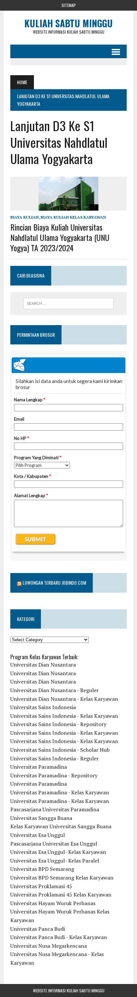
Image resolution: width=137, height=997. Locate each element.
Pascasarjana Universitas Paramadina (54, 809)
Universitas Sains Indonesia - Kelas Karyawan (64, 715)
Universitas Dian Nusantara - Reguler (54, 690)
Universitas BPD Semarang (42, 869)
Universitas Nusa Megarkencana (48, 945)
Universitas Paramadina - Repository (53, 775)
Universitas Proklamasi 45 (41, 886)
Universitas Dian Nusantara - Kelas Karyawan (64, 698)
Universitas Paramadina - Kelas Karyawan (59, 792)
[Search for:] (68, 303)
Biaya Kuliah (24, 217)
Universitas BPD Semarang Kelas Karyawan (61, 877)
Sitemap (69, 5)
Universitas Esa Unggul (37, 835)
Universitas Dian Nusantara (43, 664)
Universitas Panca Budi (37, 928)
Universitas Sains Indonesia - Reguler (54, 758)
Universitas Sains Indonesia (43, 707)
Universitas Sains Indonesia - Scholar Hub (60, 749)
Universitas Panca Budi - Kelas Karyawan (58, 937)
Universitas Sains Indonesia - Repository (58, 724)
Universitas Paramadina (38, 766)
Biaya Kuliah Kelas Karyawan (73, 217)
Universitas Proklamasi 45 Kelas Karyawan (60, 894)
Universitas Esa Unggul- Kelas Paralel (54, 860)
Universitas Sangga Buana (41, 818)
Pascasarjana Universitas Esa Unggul (53, 843)
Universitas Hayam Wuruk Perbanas (52, 903)
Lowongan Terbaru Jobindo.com (54, 582)
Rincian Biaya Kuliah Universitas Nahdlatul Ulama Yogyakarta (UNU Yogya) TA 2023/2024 (59, 237)
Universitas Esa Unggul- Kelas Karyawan (58, 852)
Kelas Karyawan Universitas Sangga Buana (60, 826)
